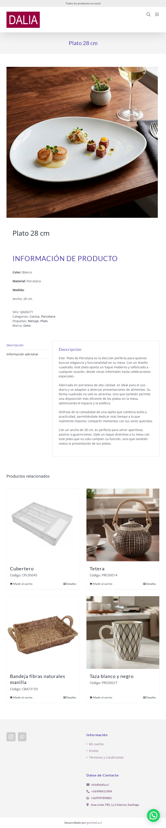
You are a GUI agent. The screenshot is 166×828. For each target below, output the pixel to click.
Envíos (93, 751)
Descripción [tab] (15, 345)
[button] (153, 815)
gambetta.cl (94, 823)
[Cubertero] (43, 525)
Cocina (34, 316)
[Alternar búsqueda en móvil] (148, 14)
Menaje (33, 321)
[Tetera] (122, 525)
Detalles (71, 584)
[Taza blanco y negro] (122, 632)
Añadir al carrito (22, 584)
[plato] (83, 142)
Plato (44, 321)
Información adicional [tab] (22, 354)
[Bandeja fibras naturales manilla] (43, 632)
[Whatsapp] (22, 736)
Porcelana (48, 316)
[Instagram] (11, 736)
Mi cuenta (96, 744)
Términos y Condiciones (106, 757)
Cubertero (22, 568)
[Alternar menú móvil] (157, 14)
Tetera (97, 568)
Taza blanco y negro (112, 676)
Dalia (27, 325)
